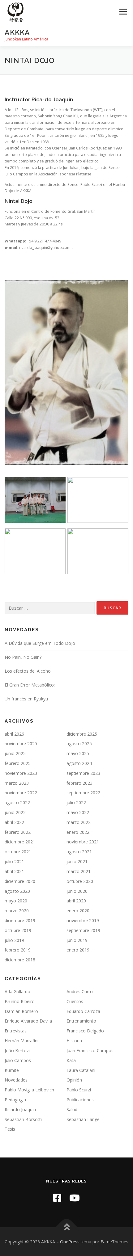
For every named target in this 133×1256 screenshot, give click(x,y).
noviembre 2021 (82, 842)
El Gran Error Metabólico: (30, 685)
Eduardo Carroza (83, 1011)
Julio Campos (18, 1060)
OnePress (69, 1242)
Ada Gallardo (17, 991)
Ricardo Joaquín (20, 1109)
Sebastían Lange (83, 1119)
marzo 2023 (17, 783)
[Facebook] (57, 1197)
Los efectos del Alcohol (28, 671)
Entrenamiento (81, 1021)
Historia (74, 1041)
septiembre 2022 (83, 793)
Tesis (10, 1129)
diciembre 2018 (20, 960)
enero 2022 (77, 832)
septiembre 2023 (83, 773)
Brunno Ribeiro (20, 1001)
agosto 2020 (17, 891)
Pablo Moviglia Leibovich (29, 1090)
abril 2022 (14, 822)
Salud (71, 1109)
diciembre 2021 (20, 842)
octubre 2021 (18, 852)
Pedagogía (15, 1100)
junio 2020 (77, 891)
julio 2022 (76, 802)
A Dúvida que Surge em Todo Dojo (40, 643)
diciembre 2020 (20, 881)
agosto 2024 (79, 763)
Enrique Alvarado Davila (28, 1021)
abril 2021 (14, 871)
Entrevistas (16, 1031)
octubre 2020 (79, 881)
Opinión (74, 1080)
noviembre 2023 (21, 773)
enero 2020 (77, 911)
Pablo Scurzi (78, 1090)
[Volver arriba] (67, 1227)
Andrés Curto (79, 991)
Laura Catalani (80, 1070)
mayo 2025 (77, 753)
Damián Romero (21, 1011)
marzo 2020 (17, 911)
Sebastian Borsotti (23, 1119)
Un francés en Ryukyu (26, 699)
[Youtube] (74, 1197)
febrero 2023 (79, 783)
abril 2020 (76, 901)
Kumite (12, 1070)
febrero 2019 (18, 950)
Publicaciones (80, 1100)
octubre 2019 (18, 930)
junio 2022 (15, 812)
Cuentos (74, 1001)
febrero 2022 (18, 832)
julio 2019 (14, 940)
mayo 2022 (77, 812)
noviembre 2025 (21, 743)
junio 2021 (77, 861)
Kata (71, 1060)
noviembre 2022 (21, 793)
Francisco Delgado (85, 1031)
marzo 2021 (78, 871)
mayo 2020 (16, 901)
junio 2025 (15, 753)
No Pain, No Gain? (23, 657)
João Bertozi (17, 1050)
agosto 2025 (79, 743)
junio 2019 (77, 940)
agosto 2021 (79, 852)
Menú (123, 11)
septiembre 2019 (83, 930)
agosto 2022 (17, 802)
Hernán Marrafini (21, 1041)
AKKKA (17, 32)
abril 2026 (14, 734)
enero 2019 (77, 950)
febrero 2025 (18, 763)
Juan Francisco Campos (90, 1050)
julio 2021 (14, 861)
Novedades (16, 1080)
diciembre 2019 (20, 920)
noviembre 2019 (82, 920)
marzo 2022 (78, 822)
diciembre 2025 (81, 734)
